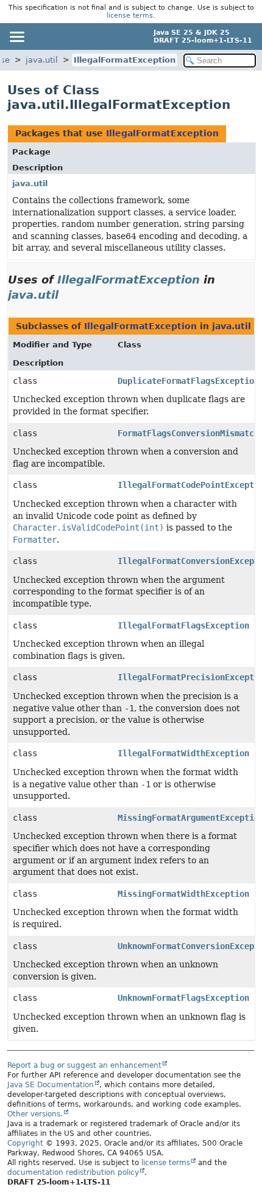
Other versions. (35, 1114)
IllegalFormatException (124, 59)
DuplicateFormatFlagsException (188, 381)
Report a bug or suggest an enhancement (84, 1065)
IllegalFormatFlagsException (183, 625)
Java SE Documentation (50, 1085)
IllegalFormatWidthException (183, 753)
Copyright (25, 1143)
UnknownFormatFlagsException (183, 998)
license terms (130, 15)
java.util (42, 59)
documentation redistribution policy (73, 1172)
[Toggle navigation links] (16, 36)
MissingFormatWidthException (183, 894)
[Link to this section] (67, 294)
